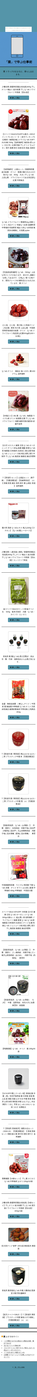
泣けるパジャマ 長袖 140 (12, 1345)
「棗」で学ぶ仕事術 (18, 62)
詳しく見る (16, 98)
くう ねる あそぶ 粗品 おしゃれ (14, 1352)
